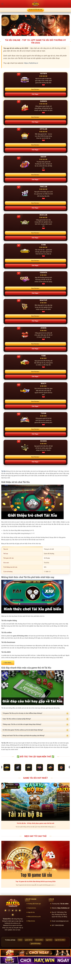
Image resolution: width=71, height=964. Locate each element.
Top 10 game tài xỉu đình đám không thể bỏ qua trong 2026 (36, 881)
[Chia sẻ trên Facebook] (9, 910)
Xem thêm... (8, 663)
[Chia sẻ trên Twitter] (12, 910)
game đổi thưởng (35, 943)
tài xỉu (20, 940)
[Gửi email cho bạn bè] (16, 910)
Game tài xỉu (32, 908)
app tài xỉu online (60, 940)
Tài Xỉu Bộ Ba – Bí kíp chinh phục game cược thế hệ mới (35, 823)
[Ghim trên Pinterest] (19, 910)
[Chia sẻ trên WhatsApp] (5, 910)
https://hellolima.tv (31, 63)
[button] (2, 4)
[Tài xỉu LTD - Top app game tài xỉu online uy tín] (35, 3)
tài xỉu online (39, 940)
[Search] (69, 4)
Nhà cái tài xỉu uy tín (34, 916)
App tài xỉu (31, 912)
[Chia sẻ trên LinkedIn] (12, 915)
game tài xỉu (28, 940)
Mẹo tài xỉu (31, 921)
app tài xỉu (49, 940)
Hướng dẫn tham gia (34, 904)
